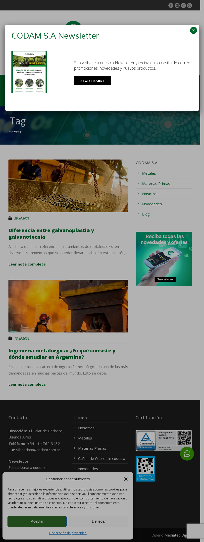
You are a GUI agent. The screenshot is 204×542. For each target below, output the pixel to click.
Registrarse (92, 80)
